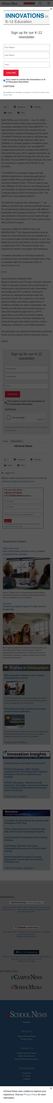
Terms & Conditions (40, 92)
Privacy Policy (7, 95)
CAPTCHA (8, 86)
